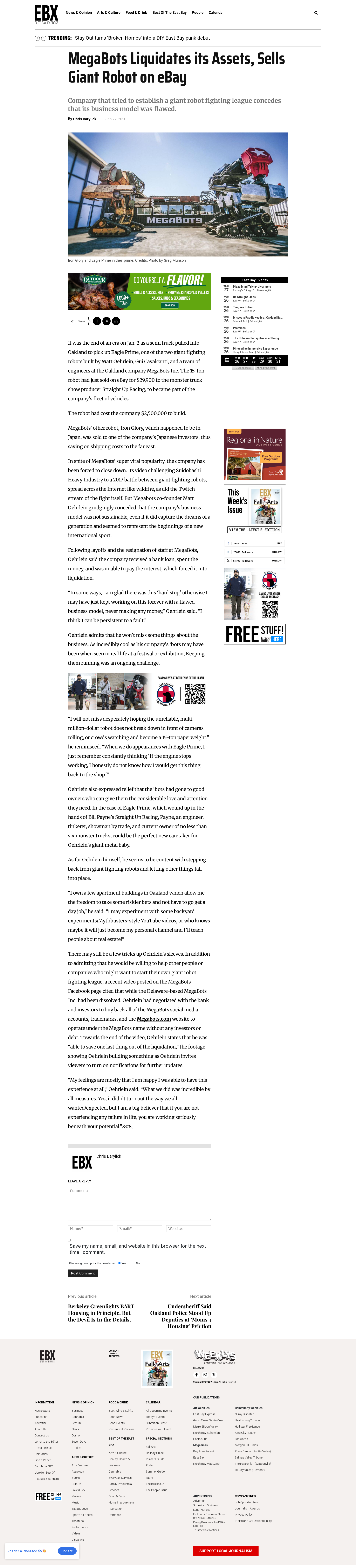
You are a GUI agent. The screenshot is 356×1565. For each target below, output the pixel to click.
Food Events (117, 1423)
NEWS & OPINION (83, 1402)
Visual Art (78, 1539)
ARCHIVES (114, 1354)
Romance (115, 1515)
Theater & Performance (80, 1524)
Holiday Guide (155, 1453)
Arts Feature (80, 1465)
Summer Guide (155, 1471)
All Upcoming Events (159, 1410)
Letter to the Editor (46, 1441)
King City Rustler (245, 1432)
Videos (76, 1533)
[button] (316, 13)
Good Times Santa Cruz (208, 1420)
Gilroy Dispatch (244, 1414)
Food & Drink (117, 1496)
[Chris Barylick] (82, 1162)
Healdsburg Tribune (247, 1420)
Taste (149, 1477)
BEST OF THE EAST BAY (121, 1441)
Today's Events (155, 1416)
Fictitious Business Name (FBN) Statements (209, 1516)
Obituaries (41, 1454)
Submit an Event (156, 1423)
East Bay (199, 1457)
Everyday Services (120, 1477)
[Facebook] (97, 321)
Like (279, 543)
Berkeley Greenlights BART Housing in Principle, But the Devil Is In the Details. (101, 1313)
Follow (277, 551)
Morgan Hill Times (246, 1445)
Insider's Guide (155, 1459)
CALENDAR (153, 1402)
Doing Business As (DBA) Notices (209, 1524)
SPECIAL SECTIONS (159, 1438)
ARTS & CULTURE (83, 1457)
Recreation (116, 1508)
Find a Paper (43, 1460)
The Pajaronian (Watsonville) (253, 1463)
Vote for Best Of (45, 1472)
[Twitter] (106, 321)
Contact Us (42, 1435)
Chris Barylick (84, 119)
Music (75, 1502)
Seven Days (79, 1441)
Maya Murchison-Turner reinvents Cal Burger (123, 38)
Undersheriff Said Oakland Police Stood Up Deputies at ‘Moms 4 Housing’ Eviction (180, 1316)
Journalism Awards (247, 1508)
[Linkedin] (116, 321)
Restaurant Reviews (121, 1429)
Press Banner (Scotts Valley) (253, 1451)
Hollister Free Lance (247, 1426)
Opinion (76, 1435)
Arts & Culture (117, 1453)
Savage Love (80, 1508)
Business (77, 1410)
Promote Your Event (158, 1429)
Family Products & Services (120, 1487)
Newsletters (42, 1410)
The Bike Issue (155, 1484)
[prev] (37, 38)
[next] (43, 38)
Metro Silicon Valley (205, 1426)
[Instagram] (205, 1375)
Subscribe (41, 1416)
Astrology (78, 1471)
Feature (77, 1423)
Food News (116, 1416)
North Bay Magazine (206, 1463)
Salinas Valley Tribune (248, 1457)
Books (76, 1477)
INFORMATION (44, 1402)
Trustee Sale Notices (206, 1530)
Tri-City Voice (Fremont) (250, 1470)
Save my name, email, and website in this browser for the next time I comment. (138, 1249)
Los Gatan (241, 1439)
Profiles (76, 1447)
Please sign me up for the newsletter (92, 1263)
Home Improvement (121, 1502)
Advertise (41, 1423)
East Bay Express (204, 1414)
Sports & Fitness (82, 1515)
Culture (76, 1484)
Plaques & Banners (47, 1478)
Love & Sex (78, 1490)
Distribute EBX (44, 1466)
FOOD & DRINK (118, 1402)
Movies (76, 1496)
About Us (40, 1429)
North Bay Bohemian (206, 1432)
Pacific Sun (200, 1439)
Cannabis (78, 1416)
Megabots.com (154, 1019)
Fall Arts (151, 1446)
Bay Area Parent (203, 1451)
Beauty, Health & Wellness (119, 1462)
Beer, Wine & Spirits (121, 1410)
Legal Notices (201, 1509)
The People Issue (156, 1490)
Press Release (43, 1447)
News (75, 1429)
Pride (149, 1465)
